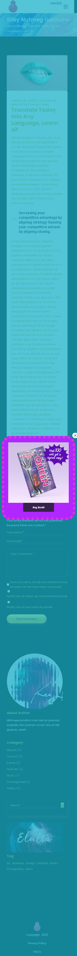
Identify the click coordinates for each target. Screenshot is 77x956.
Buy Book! (38, 507)
